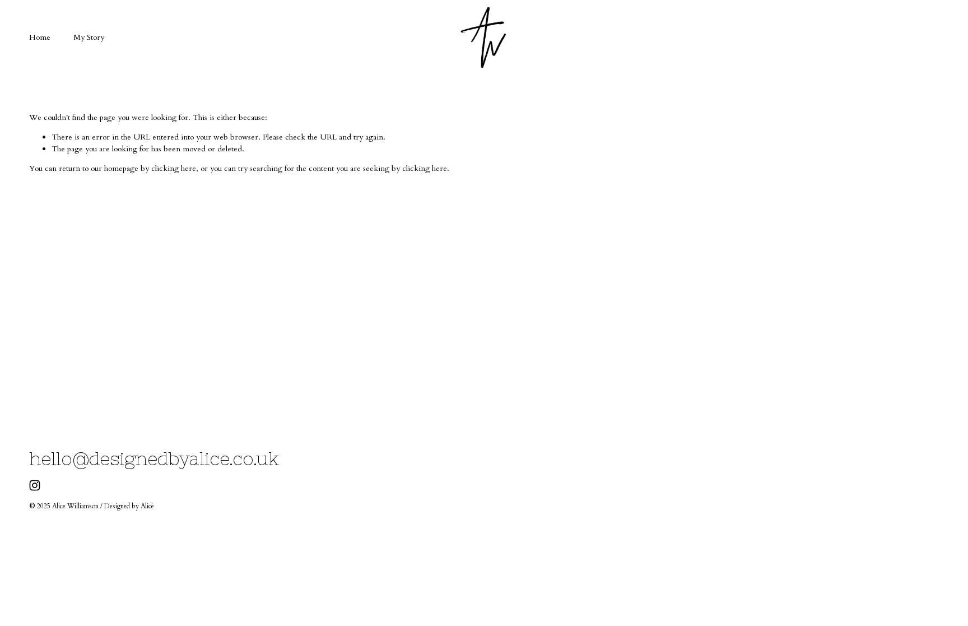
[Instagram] (34, 485)
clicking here (173, 168)
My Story (88, 37)
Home (39, 37)
